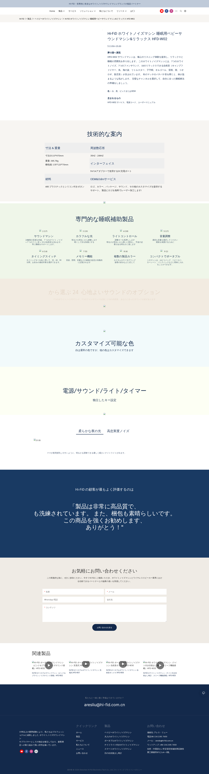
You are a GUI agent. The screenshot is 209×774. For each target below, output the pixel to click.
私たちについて (83, 744)
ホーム (79, 732)
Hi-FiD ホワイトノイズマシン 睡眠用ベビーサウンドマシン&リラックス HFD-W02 (100, 18)
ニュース (80, 749)
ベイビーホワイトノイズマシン (48, 18)
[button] (134, 11)
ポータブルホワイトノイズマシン (119, 740)
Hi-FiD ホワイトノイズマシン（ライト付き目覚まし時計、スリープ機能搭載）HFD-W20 (160, 674)
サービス (80, 740)
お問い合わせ (82, 753)
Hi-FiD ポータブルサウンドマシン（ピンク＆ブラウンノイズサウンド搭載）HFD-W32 (49, 674)
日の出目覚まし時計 (113, 753)
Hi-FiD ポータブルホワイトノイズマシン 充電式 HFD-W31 (85, 671)
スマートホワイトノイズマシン (118, 749)
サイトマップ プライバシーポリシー (128, 770)
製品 (29, 18)
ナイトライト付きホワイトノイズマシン (121, 744)
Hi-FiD (21, 18)
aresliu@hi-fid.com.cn (164, 740)
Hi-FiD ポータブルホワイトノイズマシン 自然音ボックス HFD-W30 (122, 671)
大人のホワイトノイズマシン (117, 736)
